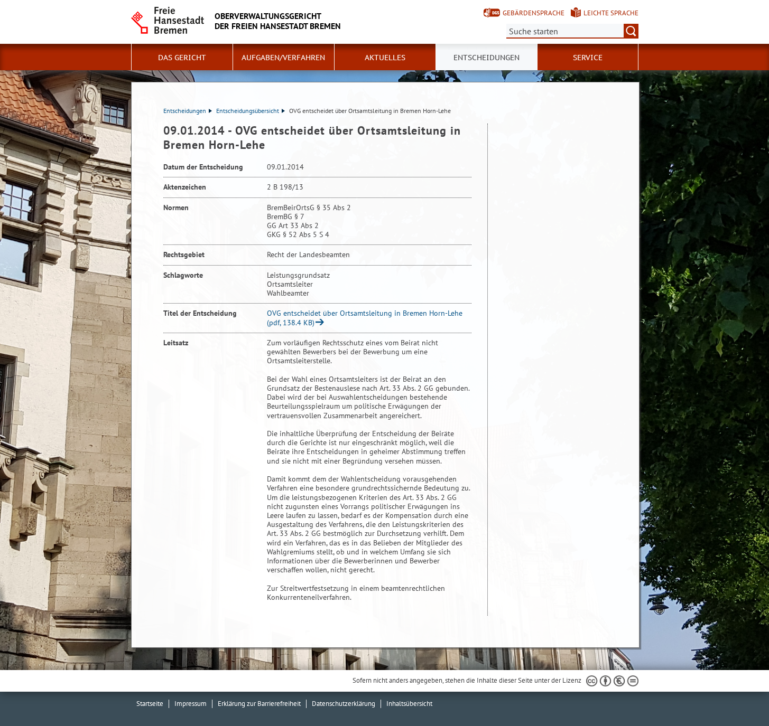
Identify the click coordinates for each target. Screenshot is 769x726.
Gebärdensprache (533, 12)
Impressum (190, 703)
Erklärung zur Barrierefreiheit (259, 703)
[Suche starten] (631, 31)
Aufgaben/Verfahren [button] (283, 57)
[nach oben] (736, 693)
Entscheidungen (184, 111)
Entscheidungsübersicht (247, 111)
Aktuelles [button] (385, 57)
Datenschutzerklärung (343, 703)
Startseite (149, 703)
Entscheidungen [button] (486, 57)
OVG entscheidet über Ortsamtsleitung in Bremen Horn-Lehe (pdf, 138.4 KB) (364, 317)
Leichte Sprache (610, 12)
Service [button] (588, 57)
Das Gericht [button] (182, 57)
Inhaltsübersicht (409, 703)
